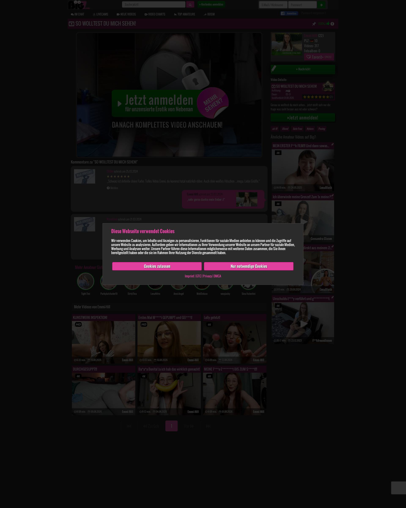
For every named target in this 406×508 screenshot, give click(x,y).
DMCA (217, 276)
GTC (198, 276)
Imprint (189, 276)
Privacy (207, 276)
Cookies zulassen (157, 266)
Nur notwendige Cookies (249, 266)
